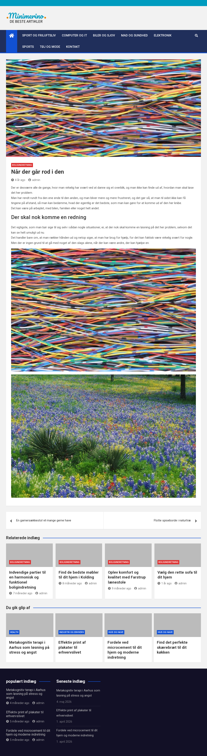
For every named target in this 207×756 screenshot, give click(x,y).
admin (36, 180)
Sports (28, 47)
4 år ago (20, 180)
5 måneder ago (19, 721)
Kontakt (73, 47)
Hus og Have (116, 632)
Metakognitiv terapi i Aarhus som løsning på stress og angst (29, 647)
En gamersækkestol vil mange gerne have (43, 520)
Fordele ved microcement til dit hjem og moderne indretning (125, 650)
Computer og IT (74, 35)
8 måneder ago (72, 583)
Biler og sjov (104, 35)
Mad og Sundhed (134, 35)
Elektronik (162, 35)
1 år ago (166, 583)
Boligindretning (22, 165)
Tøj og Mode (50, 47)
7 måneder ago (22, 593)
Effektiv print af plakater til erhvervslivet (72, 647)
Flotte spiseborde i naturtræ (172, 520)
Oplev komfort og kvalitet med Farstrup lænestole (127, 577)
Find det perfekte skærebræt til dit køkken (172, 647)
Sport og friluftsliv (39, 35)
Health (14, 632)
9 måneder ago (121, 588)
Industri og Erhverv (71, 632)
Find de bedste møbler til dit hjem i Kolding (79, 575)
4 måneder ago (19, 703)
